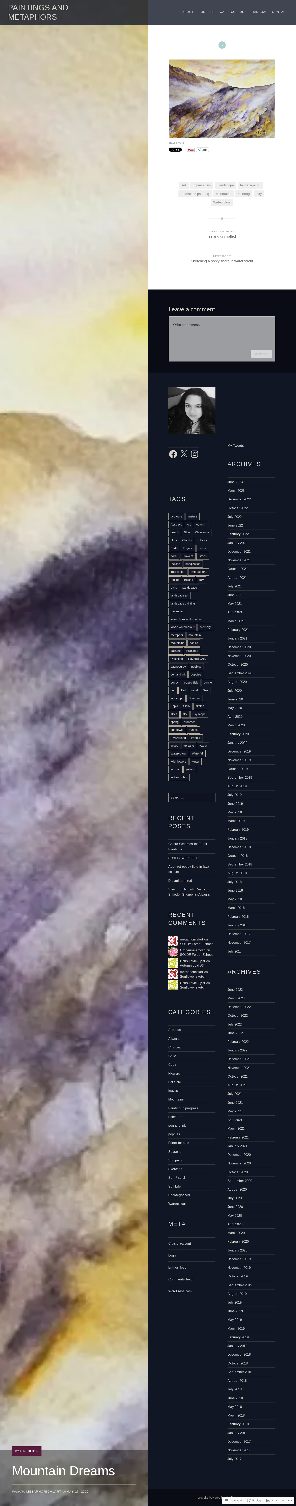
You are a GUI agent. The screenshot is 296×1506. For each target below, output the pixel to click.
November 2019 (239, 760)
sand (194, 690)
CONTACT (280, 11)
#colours (176, 516)
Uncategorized (179, 1195)
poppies (196, 674)
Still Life (174, 1186)
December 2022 (239, 499)
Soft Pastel (176, 1177)
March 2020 (236, 725)
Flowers (187, 556)
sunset (193, 729)
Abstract (176, 524)
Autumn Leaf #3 (192, 965)
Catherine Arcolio (192, 950)
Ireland (188, 579)
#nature (192, 516)
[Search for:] (191, 797)
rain (173, 690)
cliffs (174, 540)
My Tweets (236, 445)
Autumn (201, 524)
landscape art (250, 185)
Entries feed (177, 1267)
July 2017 (235, 951)
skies (174, 714)
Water (203, 745)
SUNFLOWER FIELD (183, 858)
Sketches (175, 1169)
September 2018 (240, 864)
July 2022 (235, 516)
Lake (174, 587)
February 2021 (238, 629)
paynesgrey (178, 666)
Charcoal (174, 1047)
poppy (175, 682)
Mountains (223, 194)
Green (203, 556)
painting (244, 194)
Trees (174, 745)
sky (259, 194)
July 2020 (235, 690)
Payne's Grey (197, 658)
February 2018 (238, 916)
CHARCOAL (258, 11)
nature (194, 643)
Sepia (174, 706)
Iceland (175, 564)
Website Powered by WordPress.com (221, 1497)
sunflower (177, 729)
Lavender (177, 611)
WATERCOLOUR (232, 11)
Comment (261, 354)
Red (183, 690)
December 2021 (239, 551)
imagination (193, 564)
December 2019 (239, 751)
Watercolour (26, 1451)
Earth (174, 548)
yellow (190, 769)
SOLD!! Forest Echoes (196, 944)
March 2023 (236, 490)
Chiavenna (202, 532)
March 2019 (236, 821)
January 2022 (237, 543)
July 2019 (235, 795)
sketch (200, 706)
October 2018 (238, 855)
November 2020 (239, 656)
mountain (194, 635)
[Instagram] (194, 454)
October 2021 (238, 569)
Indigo (175, 579)
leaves (173, 1090)
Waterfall (197, 753)
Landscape (225, 185)
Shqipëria (175, 1160)
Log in (173, 1255)
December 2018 (239, 847)
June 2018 (235, 890)
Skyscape (199, 714)
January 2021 (237, 638)
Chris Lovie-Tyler (192, 961)
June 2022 (235, 525)
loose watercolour (183, 627)
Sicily (186, 706)
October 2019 (238, 769)
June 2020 (235, 699)
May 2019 (235, 812)
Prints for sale (178, 1143)
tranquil (196, 737)
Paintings (192, 650)
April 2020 (235, 716)
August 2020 (237, 682)
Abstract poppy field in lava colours (188, 869)
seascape (177, 698)
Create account (179, 1243)
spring (175, 722)
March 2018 (236, 908)
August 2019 (237, 786)
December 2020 (239, 647)
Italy (201, 579)
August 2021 (237, 577)
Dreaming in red (180, 880)
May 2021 (235, 603)
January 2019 (237, 838)
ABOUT (188, 11)
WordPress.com (180, 1291)
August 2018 (237, 873)
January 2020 (237, 742)
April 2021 (235, 612)
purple (208, 682)
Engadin (188, 548)
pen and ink (178, 674)
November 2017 (239, 942)
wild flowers (178, 761)
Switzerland (178, 737)
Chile (172, 1056)
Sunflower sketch (193, 976)
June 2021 (235, 595)
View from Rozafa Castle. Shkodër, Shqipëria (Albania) (189, 891)
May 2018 (235, 899)
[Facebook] (173, 454)
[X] (184, 454)
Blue (187, 532)
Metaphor (177, 635)
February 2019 (238, 829)
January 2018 (237, 925)
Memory (205, 627)
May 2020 (235, 708)
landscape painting (195, 194)
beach (175, 532)
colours (202, 540)
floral (174, 556)
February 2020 (238, 734)
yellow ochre (179, 777)
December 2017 (239, 934)
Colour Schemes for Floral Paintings (187, 846)
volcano (188, 745)
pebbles (196, 666)
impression (178, 571)
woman (175, 769)
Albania (173, 1038)
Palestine (177, 658)
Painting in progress (183, 1108)
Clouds (187, 540)
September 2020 (240, 673)
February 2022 (238, 534)
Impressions (202, 185)
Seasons (195, 698)
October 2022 (238, 508)
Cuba (172, 1064)
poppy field (191, 682)
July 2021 (235, 586)
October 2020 (238, 664)
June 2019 (235, 803)
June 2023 (235, 482)
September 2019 (240, 777)
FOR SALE (206, 11)
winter (195, 761)
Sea (205, 690)
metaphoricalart (44, 1491)
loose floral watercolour (186, 619)
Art (184, 185)
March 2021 (236, 621)
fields (202, 548)
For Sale (174, 1082)
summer (189, 722)
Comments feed (180, 1279)
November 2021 (239, 560)
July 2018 (235, 882)
